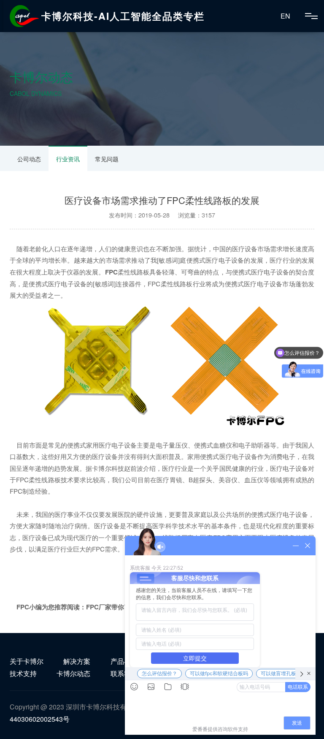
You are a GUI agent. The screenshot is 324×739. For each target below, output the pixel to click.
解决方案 (76, 661)
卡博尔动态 (73, 673)
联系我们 (124, 673)
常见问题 (107, 159)
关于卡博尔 (26, 661)
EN (285, 16)
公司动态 (29, 159)
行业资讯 (68, 159)
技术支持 (23, 673)
